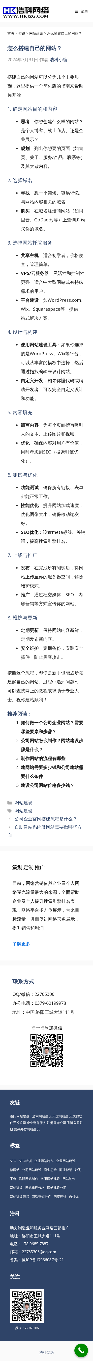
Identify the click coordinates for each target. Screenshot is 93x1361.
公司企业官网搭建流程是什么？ (46, 819)
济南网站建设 (42, 1116)
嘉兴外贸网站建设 (27, 1129)
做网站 (15, 1169)
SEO (13, 1161)
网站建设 (23, 803)
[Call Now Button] (81, 1350)
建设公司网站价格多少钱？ (47, 785)
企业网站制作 (44, 1161)
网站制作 (68, 1178)
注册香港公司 (56, 1122)
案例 (13, 1178)
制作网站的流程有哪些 (43, 758)
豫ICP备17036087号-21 (43, 1259)
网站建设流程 (19, 1196)
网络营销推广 (41, 1196)
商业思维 (50, 1169)
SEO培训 (25, 1161)
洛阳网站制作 (28, 1178)
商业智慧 (65, 1169)
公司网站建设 (31, 1169)
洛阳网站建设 (19, 1116)
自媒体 (74, 1196)
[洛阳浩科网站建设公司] (25, 11)
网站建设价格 (35, 1187)
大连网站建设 (62, 1116)
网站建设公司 (56, 1187)
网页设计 (60, 1196)
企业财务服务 (36, 1122)
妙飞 (78, 1169)
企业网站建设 (65, 1161)
